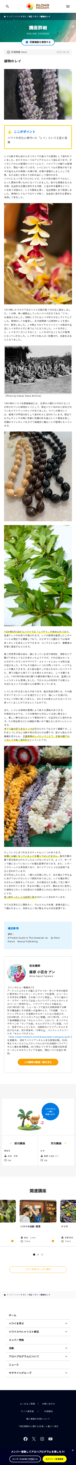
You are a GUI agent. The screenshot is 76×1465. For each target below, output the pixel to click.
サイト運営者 (27, 1411)
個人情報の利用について (38, 1419)
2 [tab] (38, 1254)
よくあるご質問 (27, 1404)
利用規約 (48, 1411)
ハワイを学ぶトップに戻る (38, 1269)
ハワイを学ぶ (21, 17)
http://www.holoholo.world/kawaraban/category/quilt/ (40, 1037)
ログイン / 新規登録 (54, 1459)
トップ (10, 17)
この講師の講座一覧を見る (38, 1062)
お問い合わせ (48, 1404)
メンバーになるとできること (25, 1459)
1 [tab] (34, 1254)
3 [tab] (42, 1254)
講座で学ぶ (34, 17)
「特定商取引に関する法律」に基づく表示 (38, 1426)
